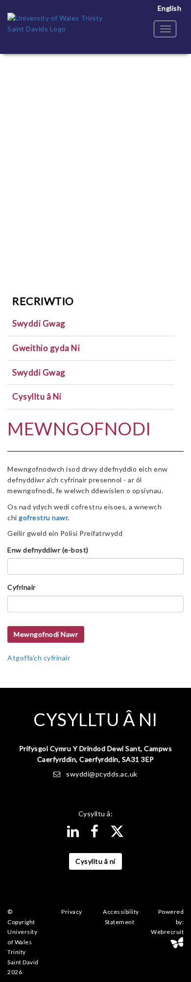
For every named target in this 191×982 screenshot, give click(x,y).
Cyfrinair (21, 587)
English (170, 8)
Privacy (71, 911)
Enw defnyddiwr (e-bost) (48, 550)
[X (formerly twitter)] (117, 834)
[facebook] (95, 834)
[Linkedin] (73, 834)
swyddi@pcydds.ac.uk (102, 774)
